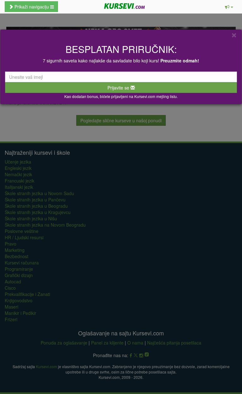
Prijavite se (118, 87)
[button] (229, 6)
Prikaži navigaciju (31, 6)
